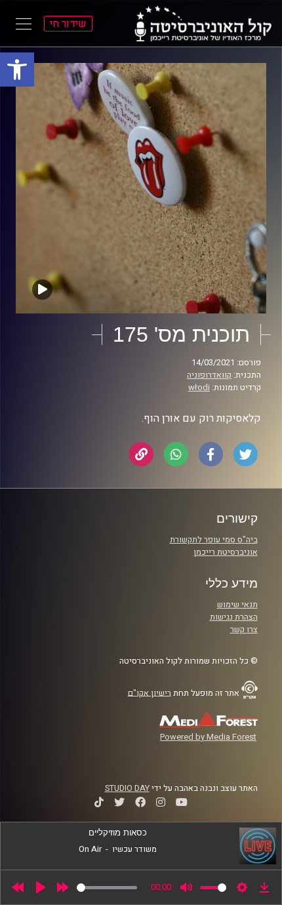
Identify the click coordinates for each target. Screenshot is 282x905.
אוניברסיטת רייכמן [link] (225, 552)
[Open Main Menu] (23, 23)
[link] (17, 69)
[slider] (107, 887)
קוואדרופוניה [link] (209, 375)
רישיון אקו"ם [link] (149, 692)
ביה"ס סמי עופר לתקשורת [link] (214, 540)
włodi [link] (199, 387)
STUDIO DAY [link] (127, 788)
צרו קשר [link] (244, 629)
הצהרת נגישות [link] (234, 617)
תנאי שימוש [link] (237, 605)
